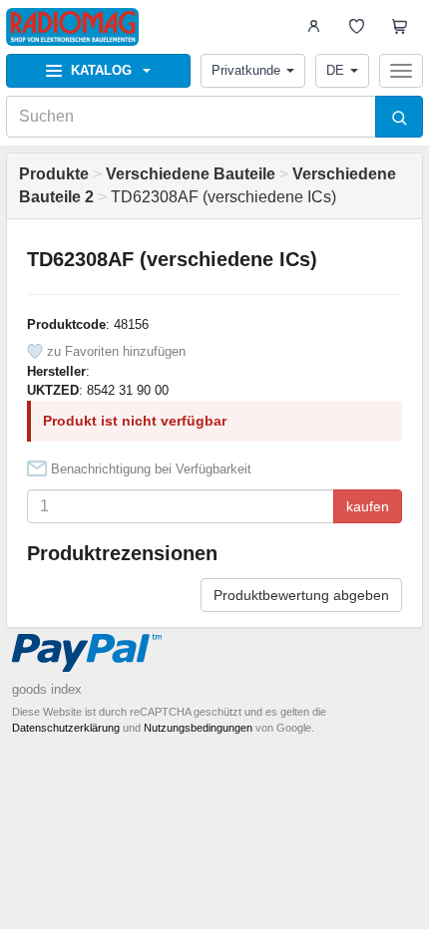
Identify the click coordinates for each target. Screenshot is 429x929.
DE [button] (335, 70)
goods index (47, 689)
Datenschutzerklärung (66, 728)
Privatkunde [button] (246, 70)
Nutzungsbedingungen (198, 728)
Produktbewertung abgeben (301, 595)
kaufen (367, 506)
